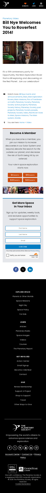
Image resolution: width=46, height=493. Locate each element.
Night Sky (23, 305)
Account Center (12, 454)
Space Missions (23, 301)
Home (22, 122)
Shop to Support (23, 395)
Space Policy (23, 309)
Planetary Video (11, 18)
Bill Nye (22, 94)
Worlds (18, 118)
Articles (23, 326)
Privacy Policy (35, 251)
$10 (30, 175)
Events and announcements (21, 95)
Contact (23, 374)
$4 (15, 175)
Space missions (21, 115)
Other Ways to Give (23, 404)
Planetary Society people (27, 110)
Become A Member (23, 370)
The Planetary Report (23, 348)
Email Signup (23, 365)
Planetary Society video (18, 112)
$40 (30, 180)
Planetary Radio (23, 331)
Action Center (23, 361)
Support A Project (23, 391)
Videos (23, 340)
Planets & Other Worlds (23, 296)
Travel (23, 400)
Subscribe (23, 247)
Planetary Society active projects (24, 103)
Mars (25, 97)
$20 (15, 180)
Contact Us (27, 454)
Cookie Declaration (23, 484)
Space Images (23, 335)
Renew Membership (23, 386)
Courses (23, 344)
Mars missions (20, 99)
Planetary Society (23, 102)
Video (28, 122)
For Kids (23, 314)
